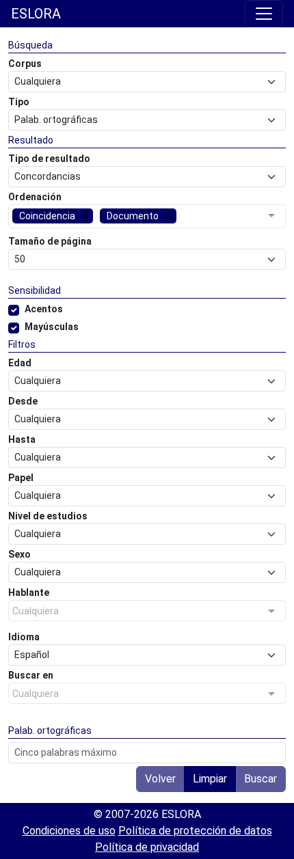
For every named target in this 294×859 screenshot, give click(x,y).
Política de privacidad (147, 847)
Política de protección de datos (195, 830)
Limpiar (210, 778)
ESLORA (36, 13)
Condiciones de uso (69, 830)
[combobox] (147, 218)
